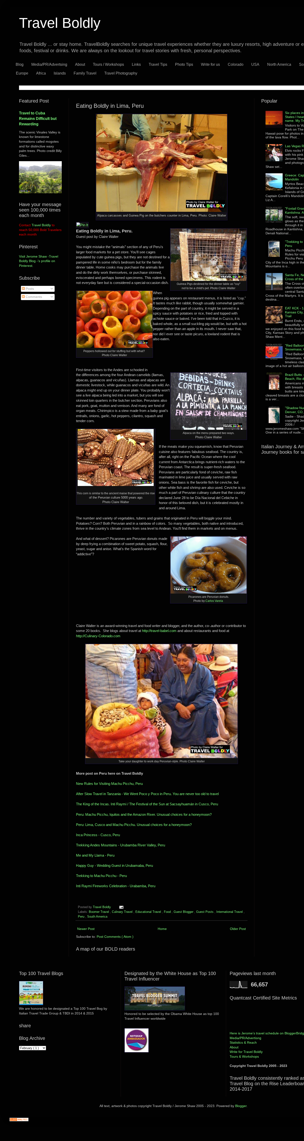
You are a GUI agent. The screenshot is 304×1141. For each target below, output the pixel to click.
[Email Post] (121, 907)
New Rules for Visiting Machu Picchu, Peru (109, 784)
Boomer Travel (99, 912)
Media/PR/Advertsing (49, 64)
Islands (60, 73)
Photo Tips (184, 64)
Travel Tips (158, 64)
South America (97, 916)
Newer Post (86, 929)
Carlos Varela (214, 601)
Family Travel (85, 73)
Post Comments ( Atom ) (115, 936)
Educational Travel (148, 912)
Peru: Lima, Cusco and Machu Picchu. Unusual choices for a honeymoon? (134, 825)
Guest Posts (205, 912)
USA (255, 64)
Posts (29, 289)
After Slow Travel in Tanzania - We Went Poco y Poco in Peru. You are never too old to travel (147, 794)
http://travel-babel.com (159, 631)
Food (168, 912)
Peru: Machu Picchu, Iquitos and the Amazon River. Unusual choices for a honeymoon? (144, 814)
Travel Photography (120, 73)
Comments (33, 297)
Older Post (238, 929)
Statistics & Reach (243, 1042)
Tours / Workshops (108, 64)
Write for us (210, 64)
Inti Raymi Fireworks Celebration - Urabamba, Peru (116, 886)
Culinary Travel (122, 912)
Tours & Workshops (244, 1056)
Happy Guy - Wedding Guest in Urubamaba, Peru (115, 865)
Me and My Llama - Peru (95, 855)
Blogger (241, 1106)
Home (162, 929)
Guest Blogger (184, 912)
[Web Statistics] (19, 1120)
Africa (41, 73)
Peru (81, 916)
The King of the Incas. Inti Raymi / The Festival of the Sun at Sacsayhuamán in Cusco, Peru (147, 804)
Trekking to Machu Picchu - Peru (102, 876)
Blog (20, 64)
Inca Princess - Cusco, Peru (99, 835)
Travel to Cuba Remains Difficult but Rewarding (38, 118)
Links (136, 64)
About (80, 64)
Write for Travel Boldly (246, 1052)
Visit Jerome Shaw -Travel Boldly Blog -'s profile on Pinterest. (38, 261)
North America (279, 64)
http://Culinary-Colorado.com (98, 636)
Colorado (235, 64)
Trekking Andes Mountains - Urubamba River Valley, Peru (121, 845)
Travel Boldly (59, 23)
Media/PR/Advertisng (245, 1038)
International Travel (230, 912)
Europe (22, 73)
